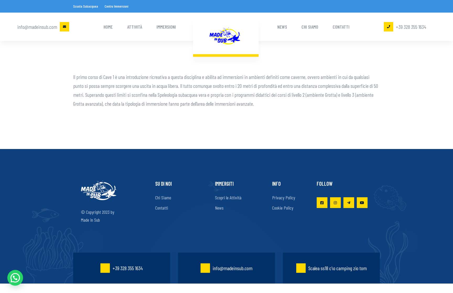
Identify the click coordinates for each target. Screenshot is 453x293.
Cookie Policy (282, 208)
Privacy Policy (283, 197)
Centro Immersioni (116, 6)
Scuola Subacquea (85, 6)
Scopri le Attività (228, 197)
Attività (134, 27)
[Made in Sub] (225, 35)
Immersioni (166, 27)
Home (108, 27)
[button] (15, 278)
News (282, 27)
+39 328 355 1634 (411, 27)
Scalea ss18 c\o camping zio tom (337, 268)
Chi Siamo (309, 27)
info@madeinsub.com (37, 27)
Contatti (341, 27)
